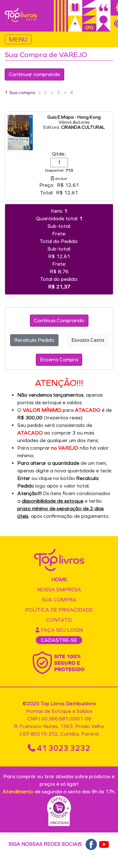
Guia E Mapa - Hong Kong (74, 117)
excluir (60, 178)
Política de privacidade (59, 610)
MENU (18, 39)
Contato (59, 620)
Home (59, 580)
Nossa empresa (59, 590)
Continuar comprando (34, 74)
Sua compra (59, 600)
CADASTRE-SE (59, 640)
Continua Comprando (59, 320)
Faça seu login (61, 630)
